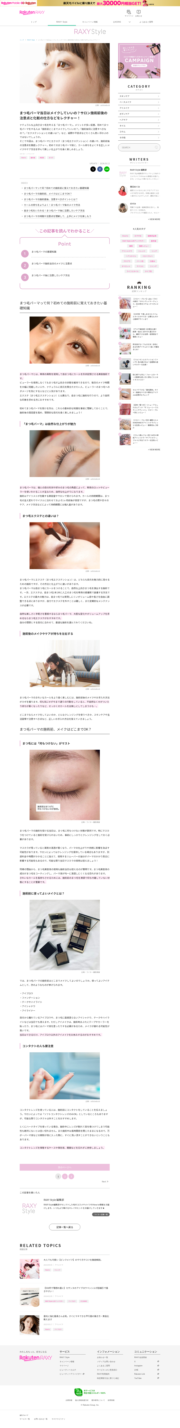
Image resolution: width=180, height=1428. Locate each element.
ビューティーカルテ (68, 1370)
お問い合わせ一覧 (41, 1419)
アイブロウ (72, 1301)
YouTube (137, 1378)
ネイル (122, 125)
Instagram (138, 1366)
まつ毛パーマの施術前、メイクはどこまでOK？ (48, 193)
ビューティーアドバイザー (71, 1374)
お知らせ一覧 (102, 1357)
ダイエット (126, 266)
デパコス (140, 266)
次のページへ (64, 1167)
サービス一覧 (25, 1419)
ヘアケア (123, 119)
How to (23, 158)
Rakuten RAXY (32, 12)
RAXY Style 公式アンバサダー (54, 1301)
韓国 (131, 246)
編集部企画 (152, 236)
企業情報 (69, 1400)
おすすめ (138, 236)
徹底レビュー (144, 246)
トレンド (57, 1270)
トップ (34, 22)
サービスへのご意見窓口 (107, 1370)
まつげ (51, 158)
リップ (154, 251)
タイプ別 (148, 271)
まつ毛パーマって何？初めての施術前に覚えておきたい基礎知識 (56, 188)
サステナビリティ (58, 1419)
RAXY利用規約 (103, 1374)
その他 (122, 137)
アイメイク (30, 154)
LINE (136, 1370)
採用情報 (111, 1400)
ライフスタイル (133, 271)
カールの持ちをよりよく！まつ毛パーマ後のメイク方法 (52, 205)
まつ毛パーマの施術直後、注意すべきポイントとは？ (51, 199)
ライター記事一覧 (101, 1214)
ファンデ (153, 266)
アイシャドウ (127, 251)
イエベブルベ (147, 256)
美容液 (42, 158)
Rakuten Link (139, 1374)
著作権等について (98, 1400)
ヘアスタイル (131, 256)
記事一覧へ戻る (64, 1227)
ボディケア (124, 113)
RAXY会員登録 (140, 1357)
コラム (122, 131)
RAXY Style (61, 22)
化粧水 (152, 261)
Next (105, 1181)
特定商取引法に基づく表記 (108, 1378)
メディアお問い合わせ (106, 1362)
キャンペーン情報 (90, 22)
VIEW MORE (154, 219)
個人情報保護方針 (82, 1400)
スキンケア (124, 96)
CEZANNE (83, 1301)
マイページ (64, 1366)
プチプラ (126, 261)
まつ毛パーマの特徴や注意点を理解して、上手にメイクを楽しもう (57, 216)
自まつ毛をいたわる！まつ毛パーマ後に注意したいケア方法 (54, 210)
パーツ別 (140, 261)
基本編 (33, 158)
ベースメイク (125, 102)
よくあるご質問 (146, 22)
